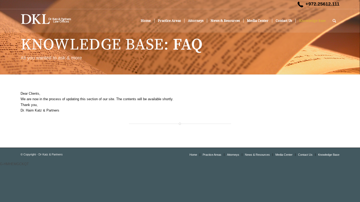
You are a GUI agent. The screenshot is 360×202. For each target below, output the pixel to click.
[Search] (334, 21)
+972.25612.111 (322, 4)
